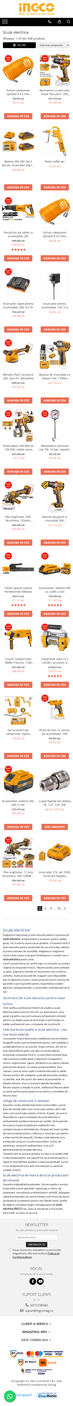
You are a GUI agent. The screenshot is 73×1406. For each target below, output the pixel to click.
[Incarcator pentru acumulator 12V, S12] (55, 283)
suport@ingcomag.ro (38, 1311)
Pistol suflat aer (55, 161)
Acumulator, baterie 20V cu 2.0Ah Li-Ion (54, 589)
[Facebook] (32, 1281)
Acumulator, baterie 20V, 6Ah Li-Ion (18, 803)
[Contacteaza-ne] (49, 22)
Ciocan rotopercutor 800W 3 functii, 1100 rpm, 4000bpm (18, 660)
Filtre (21, 45)
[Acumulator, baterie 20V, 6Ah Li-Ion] (18, 781)
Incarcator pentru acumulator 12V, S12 (54, 305)
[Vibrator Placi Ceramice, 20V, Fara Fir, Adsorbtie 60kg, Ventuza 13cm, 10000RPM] (18, 354)
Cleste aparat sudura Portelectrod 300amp (18, 589)
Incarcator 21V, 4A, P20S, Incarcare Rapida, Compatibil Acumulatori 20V (55, 874)
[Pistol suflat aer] (55, 141)
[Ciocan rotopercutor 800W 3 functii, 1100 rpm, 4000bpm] (18, 639)
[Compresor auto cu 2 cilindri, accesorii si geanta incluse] (55, 639)
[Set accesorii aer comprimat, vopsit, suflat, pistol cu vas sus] (18, 710)
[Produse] (5, 23)
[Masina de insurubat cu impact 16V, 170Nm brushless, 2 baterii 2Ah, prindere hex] (55, 354)
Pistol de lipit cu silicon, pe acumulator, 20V (54, 732)
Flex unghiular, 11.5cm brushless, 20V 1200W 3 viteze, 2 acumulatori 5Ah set (18, 874)
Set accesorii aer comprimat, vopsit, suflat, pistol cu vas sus (18, 732)
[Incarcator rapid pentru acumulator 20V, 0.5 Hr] (18, 283)
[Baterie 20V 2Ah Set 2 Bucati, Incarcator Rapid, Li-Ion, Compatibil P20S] (18, 141)
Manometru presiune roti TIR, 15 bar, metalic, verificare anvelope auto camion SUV (54, 447)
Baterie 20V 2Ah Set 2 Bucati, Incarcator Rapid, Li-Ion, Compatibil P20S (18, 163)
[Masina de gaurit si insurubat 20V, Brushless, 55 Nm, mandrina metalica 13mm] (55, 497)
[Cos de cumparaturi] (59, 22)
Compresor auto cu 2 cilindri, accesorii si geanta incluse (54, 660)
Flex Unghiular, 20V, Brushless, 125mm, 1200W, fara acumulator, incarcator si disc (18, 518)
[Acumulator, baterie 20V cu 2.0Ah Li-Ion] (55, 568)
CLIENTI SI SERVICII (35, 1324)
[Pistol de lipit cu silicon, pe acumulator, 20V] (55, 710)
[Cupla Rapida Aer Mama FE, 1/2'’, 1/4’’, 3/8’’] (55, 781)
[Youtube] (40, 1281)
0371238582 (39, 1305)
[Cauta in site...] (68, 22)
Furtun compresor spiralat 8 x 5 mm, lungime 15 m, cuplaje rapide (18, 92)
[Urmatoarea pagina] (64, 908)
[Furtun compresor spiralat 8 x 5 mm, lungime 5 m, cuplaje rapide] (55, 212)
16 (58, 908)
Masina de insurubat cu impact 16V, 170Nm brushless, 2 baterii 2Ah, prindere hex (55, 376)
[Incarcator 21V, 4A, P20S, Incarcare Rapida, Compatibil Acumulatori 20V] (55, 852)
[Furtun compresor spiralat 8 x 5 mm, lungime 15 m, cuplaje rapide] (18, 70)
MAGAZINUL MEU (35, 1332)
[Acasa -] (36, 9)
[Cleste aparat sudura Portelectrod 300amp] (18, 568)
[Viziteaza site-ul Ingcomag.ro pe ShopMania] (47, 1395)
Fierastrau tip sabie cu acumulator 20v (18, 234)
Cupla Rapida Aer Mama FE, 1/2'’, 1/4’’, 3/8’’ (55, 803)
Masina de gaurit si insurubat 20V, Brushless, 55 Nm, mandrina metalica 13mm (54, 518)
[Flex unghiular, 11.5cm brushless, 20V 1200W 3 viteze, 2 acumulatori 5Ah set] (18, 852)
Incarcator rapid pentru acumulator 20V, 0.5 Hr (18, 305)
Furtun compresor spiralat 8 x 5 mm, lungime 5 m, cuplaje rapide (55, 234)
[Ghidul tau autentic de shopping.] (23, 1395)
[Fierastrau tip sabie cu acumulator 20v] (18, 212)
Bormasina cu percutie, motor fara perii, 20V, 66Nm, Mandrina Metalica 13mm (55, 92)
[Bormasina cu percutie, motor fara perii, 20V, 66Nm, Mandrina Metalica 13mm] (55, 70)
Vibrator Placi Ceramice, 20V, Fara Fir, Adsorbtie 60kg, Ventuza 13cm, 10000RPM (18, 376)
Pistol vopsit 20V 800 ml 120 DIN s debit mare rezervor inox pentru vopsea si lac (18, 447)
